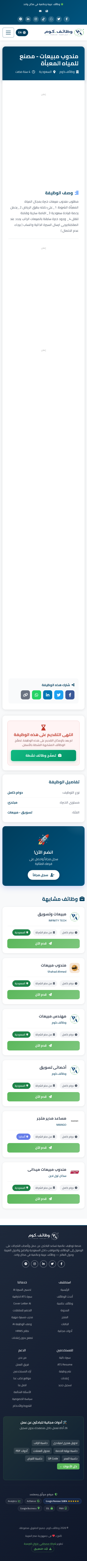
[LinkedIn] (28, 19)
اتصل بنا (22, 1385)
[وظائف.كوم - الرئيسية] (63, 32)
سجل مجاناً (41, 875)
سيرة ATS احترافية (22, 1296)
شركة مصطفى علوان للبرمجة (40, 1543)
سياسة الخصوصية (22, 1399)
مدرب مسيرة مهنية (22, 1317)
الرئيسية (64, 1290)
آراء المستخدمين (22, 1371)
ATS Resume (64, 1364)
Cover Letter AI (22, 1303)
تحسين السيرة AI (22, 1290)
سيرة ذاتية (65, 1358)
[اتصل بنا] (40, 11)
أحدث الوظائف (65, 1296)
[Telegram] (20, 19)
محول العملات (41, 1450)
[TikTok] (43, 19)
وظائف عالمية (65, 1303)
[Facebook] (67, 19)
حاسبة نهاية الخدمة (66, 1450)
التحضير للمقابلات (22, 1310)
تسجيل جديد (65, 1385)
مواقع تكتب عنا (22, 1378)
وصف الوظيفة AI (22, 1324)
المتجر (65, 1317)
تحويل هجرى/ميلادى (65, 1443)
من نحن (22, 1358)
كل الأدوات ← (68, 1466)
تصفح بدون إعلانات (22, 1338)
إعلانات (65, 1378)
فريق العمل (22, 1364)
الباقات (65, 1324)
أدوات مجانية (65, 1331)
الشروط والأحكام (22, 1406)
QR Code (53, 1458)
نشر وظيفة (65, 1371)
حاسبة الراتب (41, 1443)
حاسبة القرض (34, 1458)
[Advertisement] (43, 140)
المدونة (64, 1310)
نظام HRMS (22, 1331)
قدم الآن (41, 943)
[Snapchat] (51, 19)
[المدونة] (47, 11)
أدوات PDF (22, 1450)
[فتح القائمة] (8, 32)
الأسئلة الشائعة (22, 1392)
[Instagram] (36, 19)
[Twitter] (59, 19)
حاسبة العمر (70, 1458)
